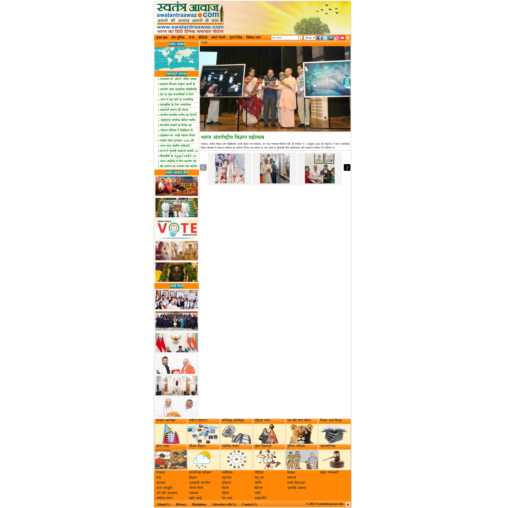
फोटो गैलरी (218, 37)
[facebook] (319, 37)
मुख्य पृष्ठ (161, 37)
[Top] (348, 504)
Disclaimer (199, 504)
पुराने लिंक (235, 37)
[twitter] (325, 37)
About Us (163, 504)
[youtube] (342, 37)
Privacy (181, 504)
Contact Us (249, 504)
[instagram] (336, 37)
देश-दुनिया (178, 37)
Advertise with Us (224, 504)
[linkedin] (330, 37)
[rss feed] (348, 37)
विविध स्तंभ (253, 37)
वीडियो (202, 37)
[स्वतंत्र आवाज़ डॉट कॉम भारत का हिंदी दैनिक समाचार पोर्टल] (252, 18)
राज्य (191, 37)
